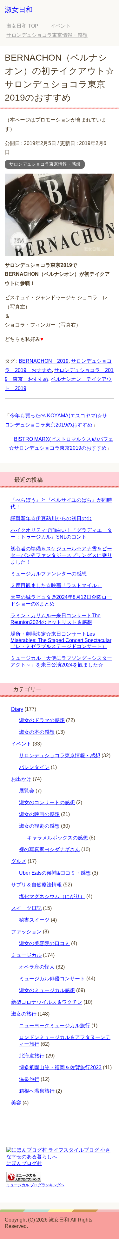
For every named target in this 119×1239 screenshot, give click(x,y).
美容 (16, 1102)
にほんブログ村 (24, 1163)
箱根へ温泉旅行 (37, 1091)
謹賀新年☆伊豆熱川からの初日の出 (51, 518)
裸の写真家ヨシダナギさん (49, 849)
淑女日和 (19, 10)
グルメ (18, 861)
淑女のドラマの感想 (42, 720)
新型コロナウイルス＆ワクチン (46, 1002)
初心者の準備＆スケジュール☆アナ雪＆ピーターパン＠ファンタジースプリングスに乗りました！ (61, 555)
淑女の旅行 (23, 1014)
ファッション (26, 931)
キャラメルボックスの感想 (57, 837)
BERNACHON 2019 (44, 361)
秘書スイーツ (34, 920)
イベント (21, 743)
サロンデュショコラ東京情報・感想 (44, 164)
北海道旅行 (31, 1055)
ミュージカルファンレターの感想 (48, 573)
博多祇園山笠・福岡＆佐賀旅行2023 (60, 1067)
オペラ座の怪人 (37, 967)
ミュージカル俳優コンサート (52, 978)
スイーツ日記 (26, 908)
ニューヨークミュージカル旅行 (54, 1025)
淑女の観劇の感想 (39, 826)
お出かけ (21, 779)
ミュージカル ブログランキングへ (35, 1185)
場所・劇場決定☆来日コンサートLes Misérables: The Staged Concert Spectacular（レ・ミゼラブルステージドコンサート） (60, 640)
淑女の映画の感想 (39, 814)
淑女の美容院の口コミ (44, 943)
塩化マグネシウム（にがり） (52, 896)
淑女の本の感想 (37, 732)
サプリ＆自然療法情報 (36, 884)
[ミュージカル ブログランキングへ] (23, 1179)
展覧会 (26, 790)
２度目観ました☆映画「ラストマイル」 (56, 585)
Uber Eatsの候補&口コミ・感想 (55, 873)
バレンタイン (34, 767)
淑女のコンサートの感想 (47, 802)
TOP (22, 26)
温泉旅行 (29, 1079)
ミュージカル (26, 955)
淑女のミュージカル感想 (47, 990)
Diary (17, 709)
